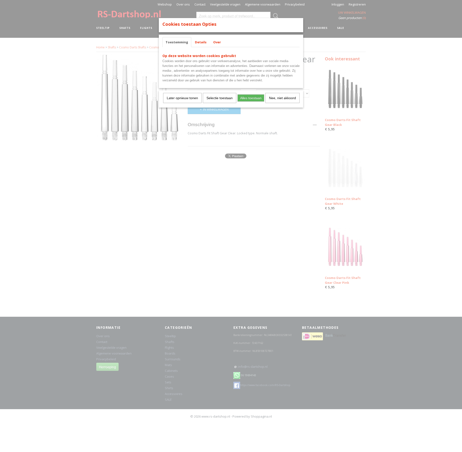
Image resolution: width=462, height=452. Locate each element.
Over (217, 42)
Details (200, 42)
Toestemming (177, 42)
